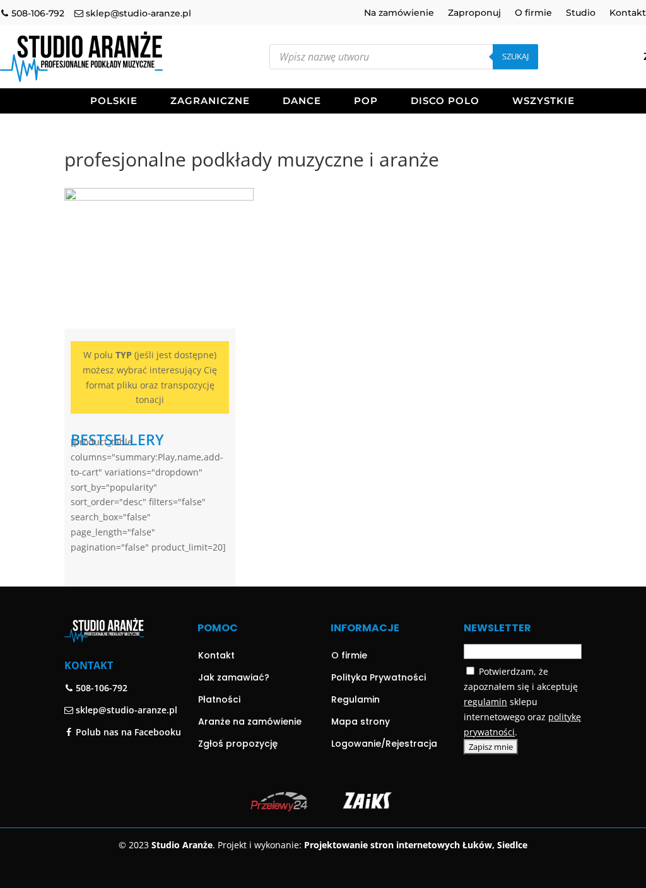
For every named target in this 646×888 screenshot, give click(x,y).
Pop (366, 101)
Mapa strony (360, 721)
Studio (581, 13)
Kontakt (627, 13)
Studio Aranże (182, 845)
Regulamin (355, 699)
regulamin (485, 702)
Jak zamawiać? (233, 677)
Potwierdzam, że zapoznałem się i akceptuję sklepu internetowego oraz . (522, 701)
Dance (302, 101)
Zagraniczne (210, 101)
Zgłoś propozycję (238, 743)
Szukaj (515, 56)
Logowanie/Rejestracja (384, 743)
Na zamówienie (399, 13)
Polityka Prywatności (378, 677)
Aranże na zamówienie (250, 721)
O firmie (533, 13)
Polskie (114, 101)
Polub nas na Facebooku (127, 732)
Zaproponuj (474, 13)
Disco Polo (445, 101)
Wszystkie (543, 101)
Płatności (219, 699)
